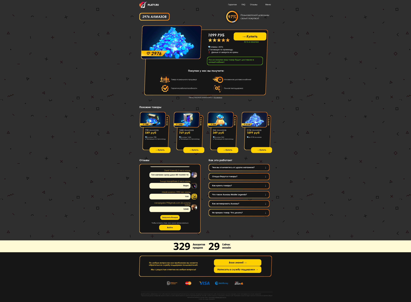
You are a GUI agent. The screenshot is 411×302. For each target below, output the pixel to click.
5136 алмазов (254, 130)
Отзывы (253, 4)
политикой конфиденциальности (217, 297)
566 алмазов (219, 130)
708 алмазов (152, 130)
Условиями (218, 97)
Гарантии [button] (232, 4)
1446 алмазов (186, 130)
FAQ (243, 4)
